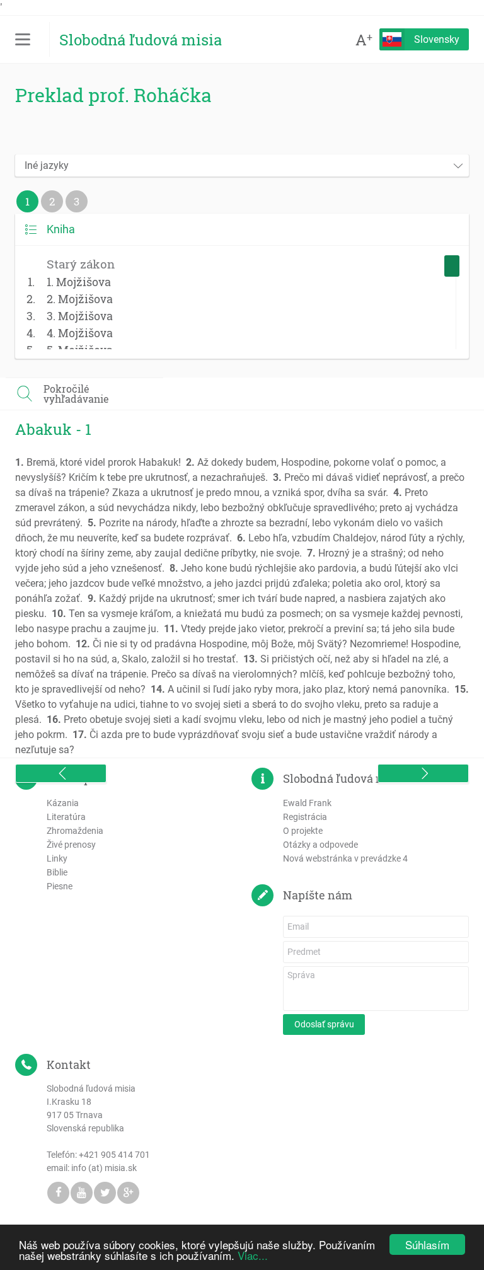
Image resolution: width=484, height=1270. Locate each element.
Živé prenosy (71, 845)
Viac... (253, 1255)
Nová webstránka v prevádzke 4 (345, 858)
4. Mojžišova (80, 332)
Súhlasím (427, 1244)
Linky (57, 858)
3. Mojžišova (80, 315)
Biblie (57, 872)
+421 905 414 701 (114, 1155)
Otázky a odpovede (320, 845)
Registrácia (305, 817)
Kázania (63, 803)
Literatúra (66, 817)
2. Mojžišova (80, 298)
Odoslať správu (324, 1024)
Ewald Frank (307, 803)
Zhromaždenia (75, 831)
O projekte (303, 831)
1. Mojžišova (79, 281)
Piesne (59, 886)
